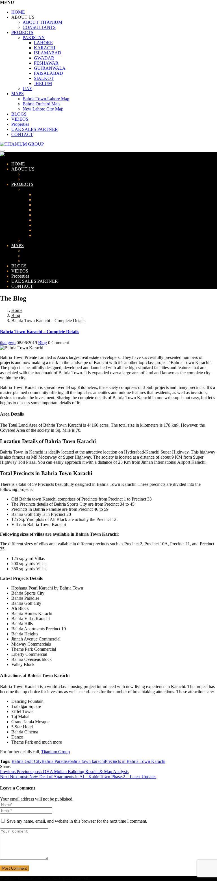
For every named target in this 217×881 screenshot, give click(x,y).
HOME (18, 12)
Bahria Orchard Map (41, 103)
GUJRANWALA (50, 68)
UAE (27, 88)
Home (16, 310)
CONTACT (22, 134)
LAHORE (43, 42)
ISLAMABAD (47, 52)
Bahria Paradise (56, 761)
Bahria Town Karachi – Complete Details (39, 331)
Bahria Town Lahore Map (46, 98)
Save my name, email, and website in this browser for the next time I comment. (77, 821)
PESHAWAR (46, 63)
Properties (20, 124)
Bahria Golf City (27, 761)
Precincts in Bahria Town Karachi (135, 761)
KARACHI (44, 47)
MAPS (17, 93)
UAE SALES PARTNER (34, 129)
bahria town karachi (87, 761)
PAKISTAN (34, 37)
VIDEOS (19, 119)
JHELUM (43, 83)
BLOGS (19, 114)
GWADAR (44, 58)
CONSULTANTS (39, 27)
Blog (15, 315)
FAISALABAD (48, 73)
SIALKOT (44, 78)
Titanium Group (55, 751)
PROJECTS (22, 32)
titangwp (8, 342)
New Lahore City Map (43, 109)
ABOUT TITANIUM (42, 22)
